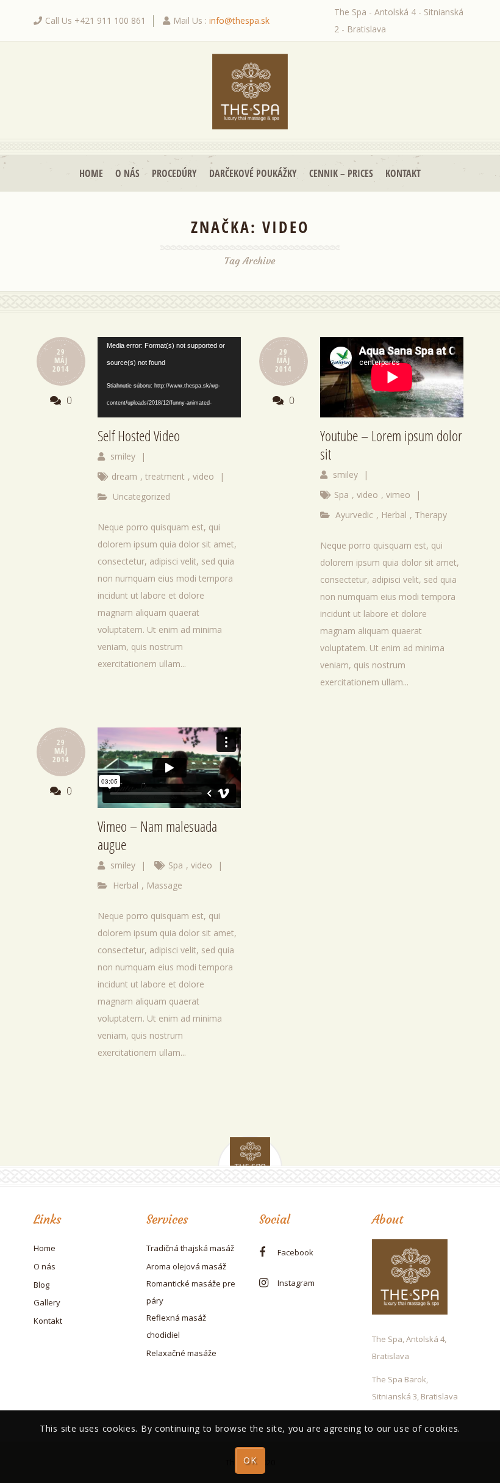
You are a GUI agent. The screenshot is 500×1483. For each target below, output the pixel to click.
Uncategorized (141, 496)
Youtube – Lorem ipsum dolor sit (391, 444)
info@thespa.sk (239, 20)
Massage (164, 885)
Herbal (394, 515)
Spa (341, 494)
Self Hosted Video (139, 435)
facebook (295, 1252)
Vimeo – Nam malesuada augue (157, 835)
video (203, 476)
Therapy (431, 515)
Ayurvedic (354, 515)
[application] (169, 377)
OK (249, 1460)
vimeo (398, 494)
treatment (165, 476)
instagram (296, 1282)
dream (124, 476)
